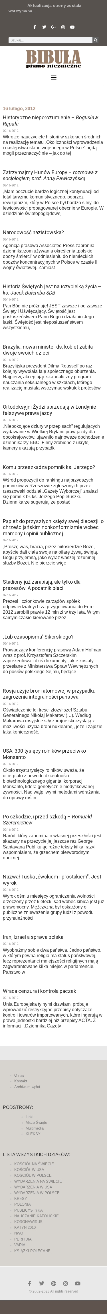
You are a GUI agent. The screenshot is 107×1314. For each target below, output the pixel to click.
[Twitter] (44, 27)
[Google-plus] (53, 1283)
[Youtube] (72, 27)
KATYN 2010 (25, 1227)
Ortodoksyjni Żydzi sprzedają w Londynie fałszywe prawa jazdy (49, 410)
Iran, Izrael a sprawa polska (33, 937)
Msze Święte (36, 1122)
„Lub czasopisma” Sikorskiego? (38, 637)
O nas (19, 1075)
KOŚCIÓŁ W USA (29, 1170)
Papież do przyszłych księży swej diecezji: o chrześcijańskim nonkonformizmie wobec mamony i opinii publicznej (53, 527)
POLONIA (22, 1204)
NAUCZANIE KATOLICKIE (36, 1216)
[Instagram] (63, 27)
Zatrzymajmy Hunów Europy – (50, 175)
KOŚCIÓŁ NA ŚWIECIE (34, 1164)
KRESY (20, 1198)
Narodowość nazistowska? (33, 232)
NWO (18, 1233)
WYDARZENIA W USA (33, 1187)
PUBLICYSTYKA (28, 1210)
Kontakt (20, 1081)
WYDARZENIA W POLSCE (37, 1193)
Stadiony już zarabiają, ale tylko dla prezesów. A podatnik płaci (41, 585)
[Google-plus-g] (54, 27)
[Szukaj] (95, 40)
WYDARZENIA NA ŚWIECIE (38, 1181)
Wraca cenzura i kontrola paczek (39, 991)
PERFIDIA (23, 1239)
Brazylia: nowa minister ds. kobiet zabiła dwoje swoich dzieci (48, 350)
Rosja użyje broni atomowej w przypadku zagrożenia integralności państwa (49, 694)
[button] (53, 77)
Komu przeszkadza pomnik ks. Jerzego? (49, 467)
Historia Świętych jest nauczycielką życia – (52, 289)
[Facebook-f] (35, 27)
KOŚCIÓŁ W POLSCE (33, 1175)
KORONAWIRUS (28, 1222)
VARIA (19, 1245)
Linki (29, 1117)
